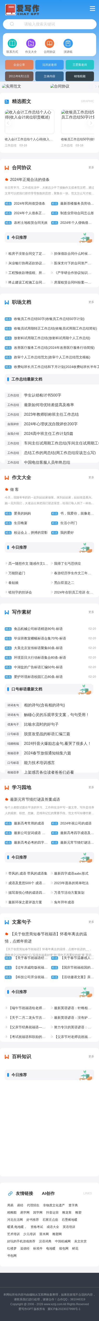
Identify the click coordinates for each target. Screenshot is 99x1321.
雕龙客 (67, 1212)
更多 (91, 167)
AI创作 (48, 1193)
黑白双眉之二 (64, 583)
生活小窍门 (64, 523)
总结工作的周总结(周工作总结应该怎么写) (60, 453)
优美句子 (13, 724)
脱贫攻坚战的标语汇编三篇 (47, 734)
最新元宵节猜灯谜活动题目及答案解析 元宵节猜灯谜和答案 (73, 842)
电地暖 (51, 1248)
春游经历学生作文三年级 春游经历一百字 (74, 573)
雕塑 (78, 1212)
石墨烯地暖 (69, 1219)
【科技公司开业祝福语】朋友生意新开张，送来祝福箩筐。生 (26, 977)
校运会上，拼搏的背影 (26, 532)
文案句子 (21, 921)
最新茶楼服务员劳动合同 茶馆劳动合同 (73, 203)
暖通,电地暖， (17, 1227)
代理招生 (33, 1205)
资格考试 (37, 1227)
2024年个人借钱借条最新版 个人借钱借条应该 (73, 223)
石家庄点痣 (50, 1219)
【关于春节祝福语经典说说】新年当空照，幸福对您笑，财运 (26, 958)
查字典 (73, 1205)
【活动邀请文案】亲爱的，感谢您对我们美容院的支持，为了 (73, 977)
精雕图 (12, 1212)
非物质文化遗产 (54, 1205)
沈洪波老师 (49, 64)
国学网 (38, 1212)
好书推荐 (32, 1219)
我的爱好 (63, 532)
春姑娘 (13, 583)
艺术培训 (13, 1234)
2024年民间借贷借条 (25, 203)
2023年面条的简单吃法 (71, 883)
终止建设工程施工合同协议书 (28, 282)
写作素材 (21, 612)
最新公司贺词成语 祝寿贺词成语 (26, 833)
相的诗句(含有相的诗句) (44, 705)
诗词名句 (13, 705)
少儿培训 (29, 1234)
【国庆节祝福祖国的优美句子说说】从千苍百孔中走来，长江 (73, 967)
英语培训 (69, 1227)
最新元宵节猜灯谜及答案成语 (35, 799)
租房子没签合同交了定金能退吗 (28, 253)
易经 (20, 1205)
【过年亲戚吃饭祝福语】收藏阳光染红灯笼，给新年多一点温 (26, 967)
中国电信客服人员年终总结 (47, 462)
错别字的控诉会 (20, 592)
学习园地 (21, 787)
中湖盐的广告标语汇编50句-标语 (50, 667)
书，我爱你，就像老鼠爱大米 (73, 513)
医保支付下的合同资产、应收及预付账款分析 (74, 263)
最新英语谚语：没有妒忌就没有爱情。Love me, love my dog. (74, 1017)
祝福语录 (13, 753)
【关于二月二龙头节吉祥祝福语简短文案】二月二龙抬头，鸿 (28, 1017)
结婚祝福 (13, 743)
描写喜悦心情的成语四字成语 (28, 892)
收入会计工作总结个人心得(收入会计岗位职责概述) (29, 139)
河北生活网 (15, 1219)
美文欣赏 (80, 1241)
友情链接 (24, 1193)
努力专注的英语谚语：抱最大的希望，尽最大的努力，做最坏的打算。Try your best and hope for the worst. (74, 1027)
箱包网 (63, 1248)
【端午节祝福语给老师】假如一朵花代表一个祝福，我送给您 (28, 1008)
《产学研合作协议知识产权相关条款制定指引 (74, 273)
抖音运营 (52, 1212)
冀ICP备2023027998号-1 (64, 1309)
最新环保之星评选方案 (25, 902)
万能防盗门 (16, 573)
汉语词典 (45, 1241)
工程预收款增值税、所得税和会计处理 (28, 273)
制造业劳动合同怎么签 (73, 213)
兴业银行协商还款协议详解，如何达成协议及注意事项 (28, 263)
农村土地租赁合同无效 (26, 223)
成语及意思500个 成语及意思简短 (28, 883)
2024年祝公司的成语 (72, 823)
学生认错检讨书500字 (42, 395)
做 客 (14, 489)
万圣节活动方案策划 (69, 892)
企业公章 (19, 64)
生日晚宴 (16, 523)
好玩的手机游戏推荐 (21, 1241)
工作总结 (10, 145)
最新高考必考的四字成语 (26, 842)
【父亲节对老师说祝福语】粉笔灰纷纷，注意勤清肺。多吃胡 (74, 1037)
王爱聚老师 (80, 64)
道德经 (25, 1248)
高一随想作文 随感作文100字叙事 (28, 563)
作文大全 (21, 477)
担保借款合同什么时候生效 (74, 253)
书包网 (12, 1255)
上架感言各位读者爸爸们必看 (49, 772)
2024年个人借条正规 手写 (26, 213)
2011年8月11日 (19, 76)
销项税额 (80, 76)
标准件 (38, 1248)
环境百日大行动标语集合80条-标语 (50, 657)
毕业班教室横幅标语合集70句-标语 (50, 638)
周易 (10, 1205)
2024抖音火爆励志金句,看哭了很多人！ (57, 743)
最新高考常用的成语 (24, 823)
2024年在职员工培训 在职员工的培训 (74, 592)
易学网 (25, 1212)
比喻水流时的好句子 (41, 724)
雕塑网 (57, 1234)
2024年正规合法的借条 (30, 180)
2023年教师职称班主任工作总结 (51, 414)
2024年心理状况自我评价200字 (51, 424)
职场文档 (21, 302)
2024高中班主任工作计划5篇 (48, 434)
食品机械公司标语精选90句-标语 (50, 629)
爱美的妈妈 (18, 513)
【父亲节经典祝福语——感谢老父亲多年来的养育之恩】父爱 (28, 1027)
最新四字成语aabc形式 (71, 873)
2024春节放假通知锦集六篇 (47, 753)
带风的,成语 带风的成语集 (27, 873)
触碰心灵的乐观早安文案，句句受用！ (56, 715)
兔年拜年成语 (64, 902)
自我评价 (13, 424)
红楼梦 (12, 1248)
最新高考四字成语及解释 (73, 833)
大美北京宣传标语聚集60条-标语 (50, 648)
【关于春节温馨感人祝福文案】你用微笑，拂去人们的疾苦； (73, 958)
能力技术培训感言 (39, 763)
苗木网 (44, 1234)
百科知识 (21, 1056)
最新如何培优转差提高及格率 (49, 405)
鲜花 (75, 1248)
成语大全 (53, 1227)
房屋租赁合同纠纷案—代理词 (74, 282)
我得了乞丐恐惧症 (67, 563)
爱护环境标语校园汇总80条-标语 (50, 677)
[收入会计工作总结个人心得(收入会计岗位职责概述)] (29, 122)
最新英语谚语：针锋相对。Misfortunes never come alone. (74, 1008)
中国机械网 (63, 1241)
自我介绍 (13, 433)
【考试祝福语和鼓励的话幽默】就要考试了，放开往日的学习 (28, 1037)
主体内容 (49, 76)
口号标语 (13, 734)
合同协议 (21, 167)
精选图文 (21, 101)
